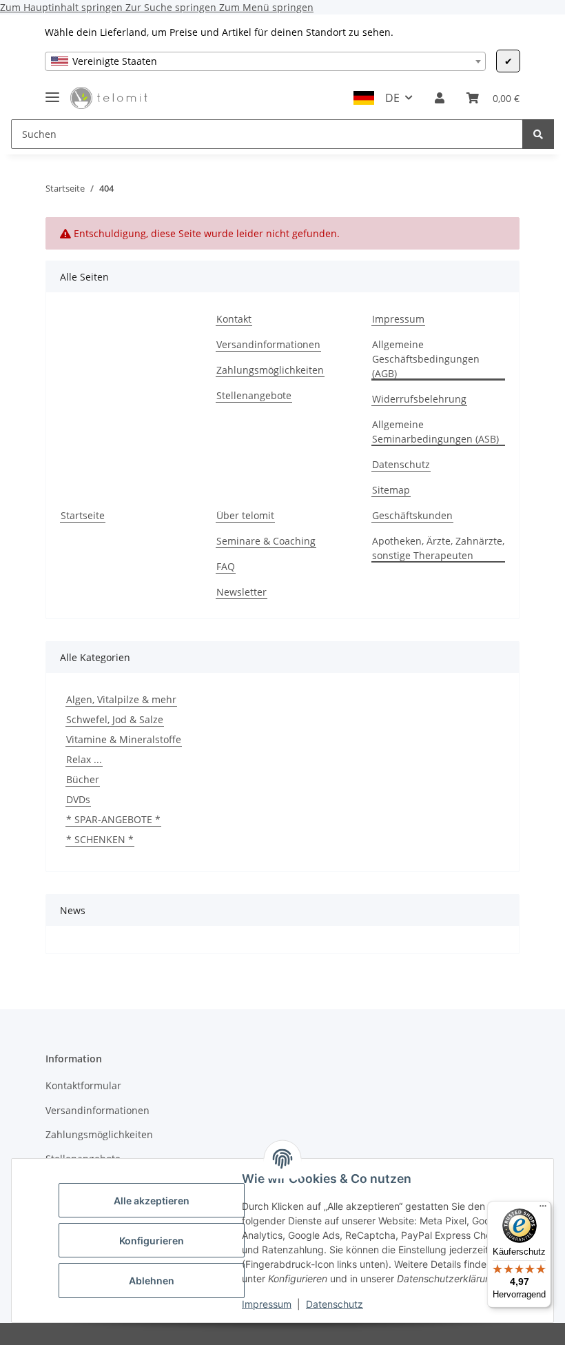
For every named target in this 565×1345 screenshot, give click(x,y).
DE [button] (392, 97)
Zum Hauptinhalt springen (62, 7)
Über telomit (245, 515)
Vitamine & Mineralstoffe (123, 739)
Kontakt (233, 318)
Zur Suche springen (172, 7)
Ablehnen (151, 1280)
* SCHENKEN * (100, 839)
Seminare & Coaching (266, 540)
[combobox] (265, 61)
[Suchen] (538, 134)
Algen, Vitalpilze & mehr (121, 699)
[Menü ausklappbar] (52, 91)
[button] (439, 98)
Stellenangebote (253, 395)
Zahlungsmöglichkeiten (270, 369)
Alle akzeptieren (151, 1200)
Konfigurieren (151, 1240)
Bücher (82, 779)
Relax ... (84, 759)
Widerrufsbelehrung (419, 398)
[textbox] (265, 61)
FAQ (225, 566)
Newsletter (241, 591)
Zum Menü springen (266, 7)
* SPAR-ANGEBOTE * (113, 819)
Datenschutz (334, 1304)
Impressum (266, 1304)
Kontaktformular (83, 1085)
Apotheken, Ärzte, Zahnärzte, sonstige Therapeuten (438, 548)
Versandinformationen (268, 344)
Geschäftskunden (412, 515)
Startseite (83, 515)
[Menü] (543, 1209)
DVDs (78, 799)
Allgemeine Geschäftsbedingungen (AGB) (426, 359)
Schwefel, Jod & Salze (114, 719)
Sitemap (391, 489)
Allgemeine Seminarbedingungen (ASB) (435, 431)
